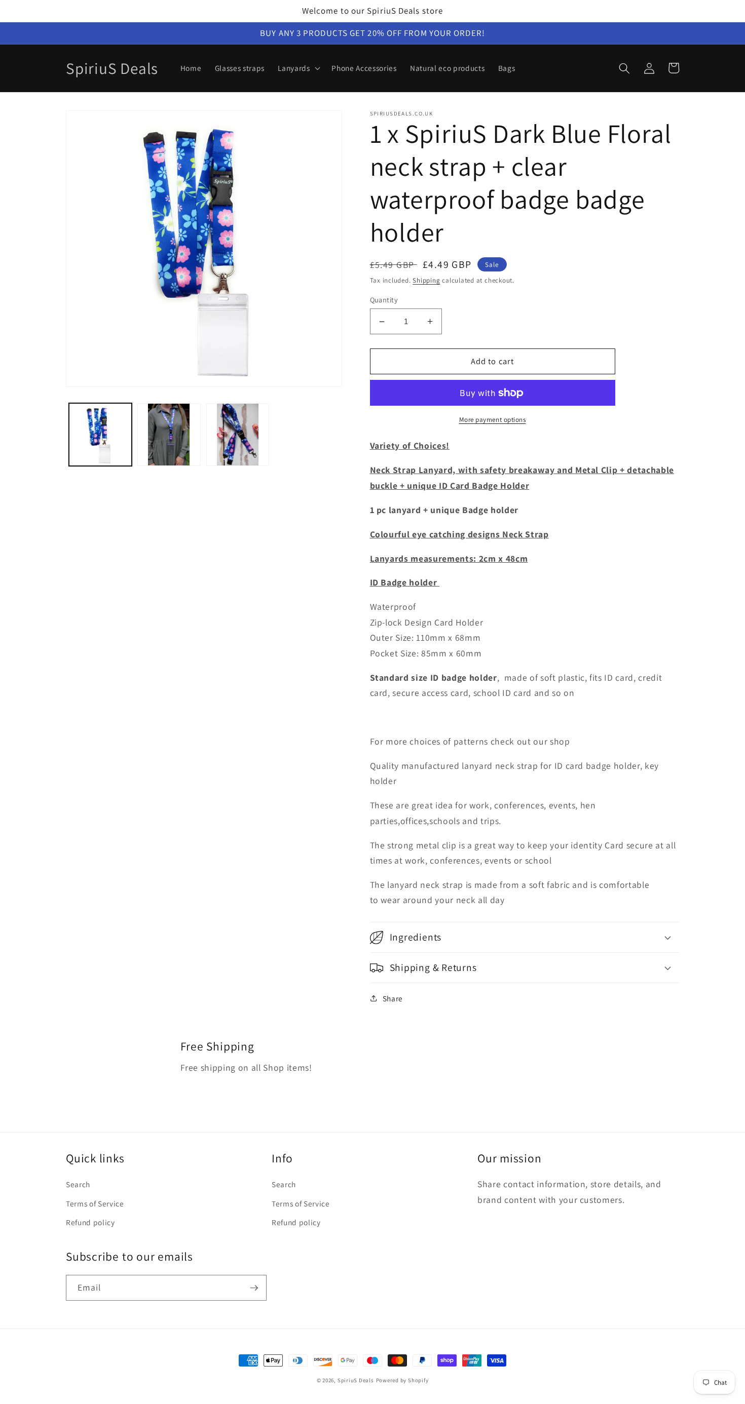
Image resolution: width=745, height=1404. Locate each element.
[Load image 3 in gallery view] (238, 434)
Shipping (426, 280)
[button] (298, 68)
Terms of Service (95, 1203)
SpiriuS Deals (356, 1380)
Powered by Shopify (402, 1380)
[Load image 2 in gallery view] (169, 434)
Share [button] (393, 998)
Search (78, 1184)
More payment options (492, 419)
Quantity (384, 299)
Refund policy (90, 1222)
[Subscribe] (254, 1288)
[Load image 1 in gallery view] (100, 434)
